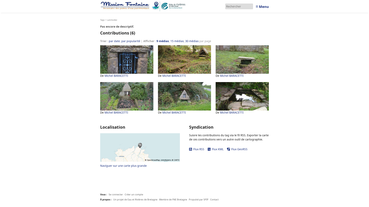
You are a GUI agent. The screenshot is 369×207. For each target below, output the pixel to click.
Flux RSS (198, 149)
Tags (102, 20)
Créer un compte (134, 194)
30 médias (192, 41)
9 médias (163, 41)
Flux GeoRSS (239, 149)
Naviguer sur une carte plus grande (123, 166)
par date (114, 41)
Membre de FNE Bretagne (173, 199)
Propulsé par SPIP (198, 199)
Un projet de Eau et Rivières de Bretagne (135, 199)
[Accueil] (143, 6)
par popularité (130, 41)
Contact (214, 199)
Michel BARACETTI (116, 76)
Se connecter (116, 194)
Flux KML (218, 149)
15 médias (177, 41)
